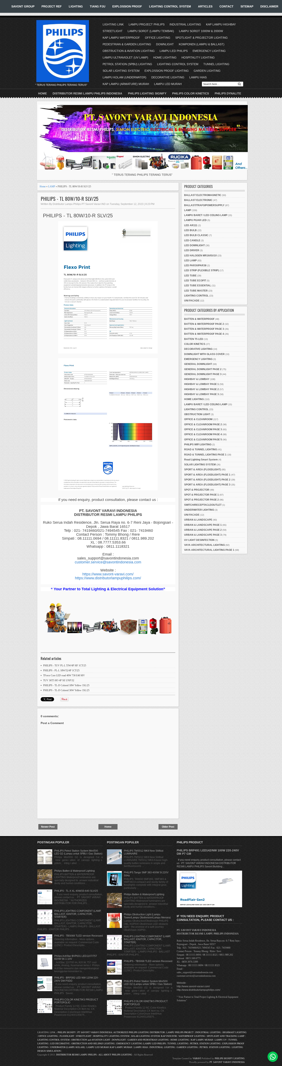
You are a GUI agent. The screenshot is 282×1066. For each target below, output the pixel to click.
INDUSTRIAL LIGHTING (185, 24)
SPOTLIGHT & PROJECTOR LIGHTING (201, 37)
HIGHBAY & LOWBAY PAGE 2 (201, 389)
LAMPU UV (221, 1040)
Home (42, 93)
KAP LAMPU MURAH (202, 1040)
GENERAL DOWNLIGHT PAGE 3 (203, 374)
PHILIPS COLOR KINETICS (190, 93)
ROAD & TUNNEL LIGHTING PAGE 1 (205, 454)
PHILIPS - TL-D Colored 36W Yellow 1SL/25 (66, 690)
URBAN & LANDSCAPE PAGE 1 (203, 524)
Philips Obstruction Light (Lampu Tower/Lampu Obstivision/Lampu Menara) (147, 916)
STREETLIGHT (113, 31)
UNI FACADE (191, 300)
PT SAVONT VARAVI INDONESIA (95, 1032)
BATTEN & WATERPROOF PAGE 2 (204, 324)
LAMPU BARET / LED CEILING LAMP (205, 215)
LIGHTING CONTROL (196, 295)
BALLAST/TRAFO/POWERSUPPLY (204, 205)
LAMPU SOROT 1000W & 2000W (201, 31)
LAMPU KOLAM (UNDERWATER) (124, 77)
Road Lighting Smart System (201, 459)
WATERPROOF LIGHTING (192, 1036)
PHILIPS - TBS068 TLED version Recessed (78, 935)
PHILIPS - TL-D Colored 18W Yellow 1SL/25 (66, 685)
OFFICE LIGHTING (157, 37)
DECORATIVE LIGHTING (167, 77)
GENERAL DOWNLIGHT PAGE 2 (203, 369)
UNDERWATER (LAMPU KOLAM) (67, 1047)
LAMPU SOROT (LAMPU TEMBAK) (151, 31)
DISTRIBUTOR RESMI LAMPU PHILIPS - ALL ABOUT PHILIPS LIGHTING (94, 1054)
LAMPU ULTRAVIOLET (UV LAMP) (125, 57)
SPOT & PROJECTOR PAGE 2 (201, 499)
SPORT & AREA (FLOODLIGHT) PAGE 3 (207, 484)
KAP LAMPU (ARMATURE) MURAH (126, 84)
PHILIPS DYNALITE (228, 93)
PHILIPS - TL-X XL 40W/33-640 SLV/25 (76, 890)
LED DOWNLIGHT (194, 245)
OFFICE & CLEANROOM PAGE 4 (203, 434)
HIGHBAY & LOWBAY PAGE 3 (201, 394)
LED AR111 (190, 225)
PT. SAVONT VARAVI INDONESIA (227, 1062)
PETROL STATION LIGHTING (205, 1043)
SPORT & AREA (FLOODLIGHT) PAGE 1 (207, 474)
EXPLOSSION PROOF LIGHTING (167, 70)
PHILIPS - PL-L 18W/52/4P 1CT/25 (61, 670)
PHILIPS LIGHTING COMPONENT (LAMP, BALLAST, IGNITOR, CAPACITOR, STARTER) (77, 913)
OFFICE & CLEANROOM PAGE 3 (203, 429)
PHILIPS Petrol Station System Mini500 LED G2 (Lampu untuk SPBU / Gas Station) (78, 852)
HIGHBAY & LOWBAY (196, 379)
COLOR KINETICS (194, 344)
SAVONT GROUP (22, 6)
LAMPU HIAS (198, 77)
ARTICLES (205, 6)
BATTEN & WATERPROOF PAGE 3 (204, 328)
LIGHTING (76, 6)
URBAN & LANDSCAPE (198, 519)
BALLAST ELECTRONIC (198, 200)
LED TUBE (190, 275)
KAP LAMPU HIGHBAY (221, 24)
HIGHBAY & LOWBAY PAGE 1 (201, 384)
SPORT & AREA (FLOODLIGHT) (202, 469)
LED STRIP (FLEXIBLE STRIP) (201, 270)
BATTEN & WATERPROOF (199, 319)
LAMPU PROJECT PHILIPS (147, 24)
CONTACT (226, 6)
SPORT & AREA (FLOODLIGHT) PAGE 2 (207, 479)
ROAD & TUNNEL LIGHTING (200, 449)
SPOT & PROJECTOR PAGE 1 (201, 494)
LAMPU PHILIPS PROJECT (180, 1032)
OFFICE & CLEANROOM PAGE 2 (203, 424)
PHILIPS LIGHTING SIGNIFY (147, 93)
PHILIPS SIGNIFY (67, 1032)
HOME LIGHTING (165, 57)
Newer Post (48, 826)
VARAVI (197, 1058)
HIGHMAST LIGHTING (234, 1032)
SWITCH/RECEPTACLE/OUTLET (203, 504)
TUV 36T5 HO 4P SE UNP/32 (58, 680)
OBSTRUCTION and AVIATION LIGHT (90, 1040)
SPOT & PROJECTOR (196, 489)
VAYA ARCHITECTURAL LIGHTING (204, 545)
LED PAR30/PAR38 (195, 265)
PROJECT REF (51, 6)
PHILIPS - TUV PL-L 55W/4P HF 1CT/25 (64, 665)
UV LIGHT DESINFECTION (199, 540)
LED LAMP (190, 260)
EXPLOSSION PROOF (127, 6)
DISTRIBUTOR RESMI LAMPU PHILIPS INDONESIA (87, 93)
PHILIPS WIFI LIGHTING (197, 444)
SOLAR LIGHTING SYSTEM (121, 70)
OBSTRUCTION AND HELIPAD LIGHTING (93, 1043)
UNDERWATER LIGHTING (199, 509)
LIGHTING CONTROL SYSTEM (170, 6)
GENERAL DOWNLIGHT (198, 364)
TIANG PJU (97, 6)
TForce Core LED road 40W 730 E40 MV (64, 675)
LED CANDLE (192, 240)
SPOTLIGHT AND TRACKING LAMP (225, 1036)
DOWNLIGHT (165, 44)
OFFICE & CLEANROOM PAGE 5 (203, 439)
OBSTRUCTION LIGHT (197, 414)
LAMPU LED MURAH (168, 84)
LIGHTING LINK (113, 24)
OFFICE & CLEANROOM (198, 419)
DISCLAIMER (269, 6)
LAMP (51, 186)
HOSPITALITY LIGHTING (198, 57)
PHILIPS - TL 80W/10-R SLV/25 (69, 199)
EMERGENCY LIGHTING (209, 51)
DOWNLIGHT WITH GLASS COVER (204, 354)
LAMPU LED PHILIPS (174, 51)
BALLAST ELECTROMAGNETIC (202, 195)
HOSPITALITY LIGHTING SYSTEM (111, 1036)
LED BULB (190, 230)
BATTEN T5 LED (193, 339)
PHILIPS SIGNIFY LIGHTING (230, 1058)
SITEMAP (247, 6)
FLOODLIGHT (67, 1036)
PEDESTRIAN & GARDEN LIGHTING (127, 44)
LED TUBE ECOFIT (195, 280)
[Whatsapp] (273, 1057)
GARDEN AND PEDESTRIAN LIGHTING (148, 1040)
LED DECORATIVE (60, 1043)
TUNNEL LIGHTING (216, 64)
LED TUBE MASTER (196, 290)
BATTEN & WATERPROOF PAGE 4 (204, 333)
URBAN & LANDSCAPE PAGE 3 (203, 534)
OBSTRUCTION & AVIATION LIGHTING (129, 51)
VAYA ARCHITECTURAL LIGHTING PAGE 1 (209, 550)
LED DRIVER (191, 250)
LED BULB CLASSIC (196, 235)
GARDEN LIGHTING (207, 70)
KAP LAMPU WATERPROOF (121, 37)
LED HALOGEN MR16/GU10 (200, 255)
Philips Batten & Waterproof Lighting (74, 870)
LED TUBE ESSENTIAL (197, 285)
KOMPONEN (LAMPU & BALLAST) (201, 44)
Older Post (168, 826)
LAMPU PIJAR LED (195, 220)
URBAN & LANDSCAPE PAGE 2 (203, 529)
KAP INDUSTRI (169, 1036)
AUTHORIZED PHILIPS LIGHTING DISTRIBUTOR (139, 1032)
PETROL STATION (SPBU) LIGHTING (127, 64)
